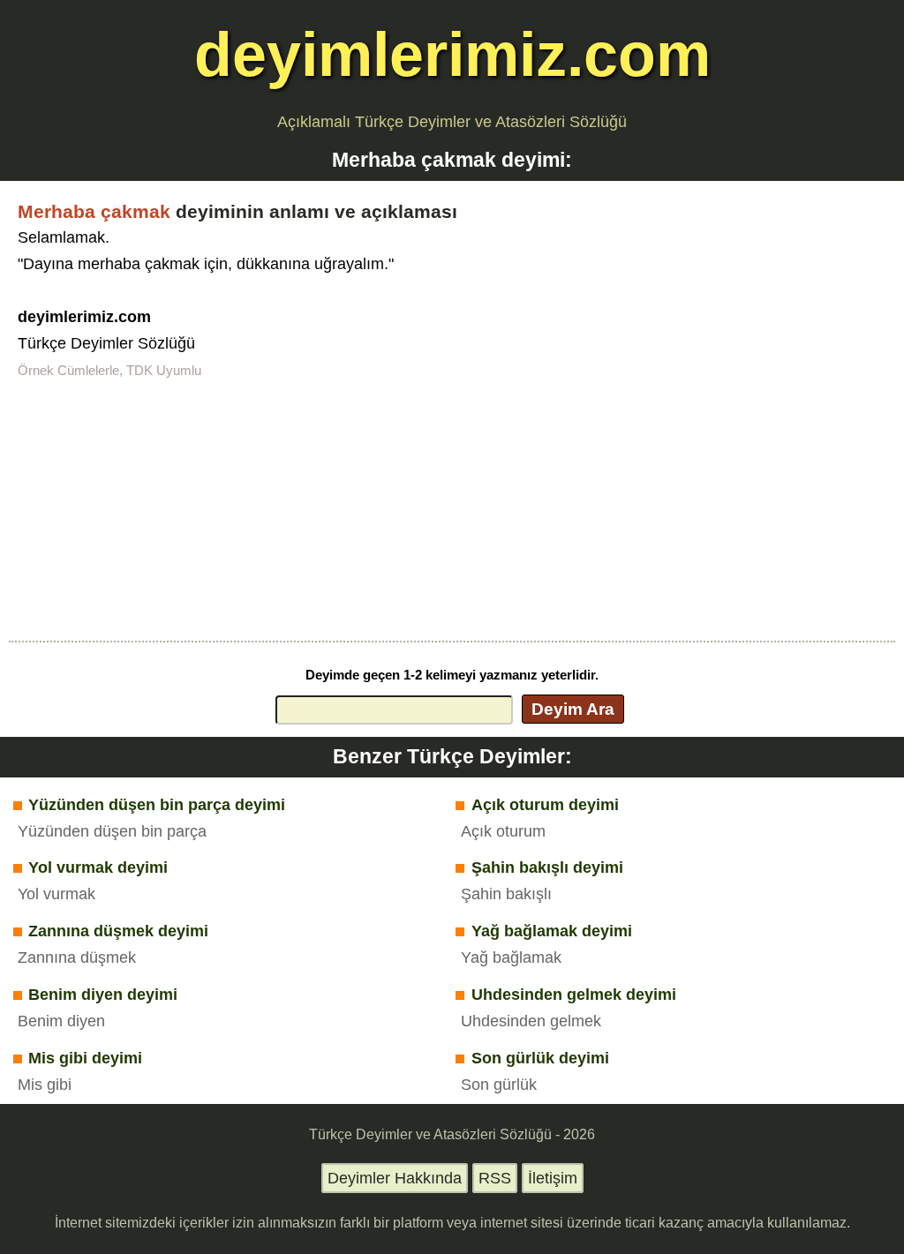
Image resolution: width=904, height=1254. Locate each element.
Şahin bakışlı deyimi (547, 867)
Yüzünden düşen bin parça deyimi (156, 805)
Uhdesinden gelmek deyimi (573, 994)
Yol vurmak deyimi (98, 867)
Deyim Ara (572, 708)
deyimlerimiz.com (452, 54)
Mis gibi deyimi (85, 1058)
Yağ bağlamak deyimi (551, 931)
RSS (494, 1178)
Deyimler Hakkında (395, 1178)
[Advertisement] (452, 508)
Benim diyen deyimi (102, 994)
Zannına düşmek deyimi (118, 931)
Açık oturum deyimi (545, 805)
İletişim (552, 1178)
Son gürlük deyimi (540, 1058)
